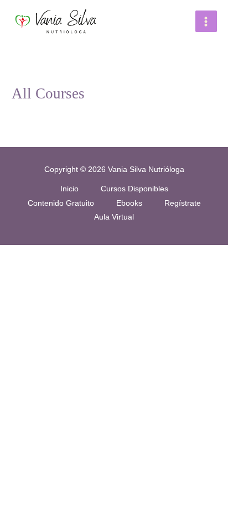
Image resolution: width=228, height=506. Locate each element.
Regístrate (182, 203)
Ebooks (129, 203)
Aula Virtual (114, 217)
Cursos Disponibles (134, 189)
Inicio (69, 189)
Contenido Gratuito (61, 203)
